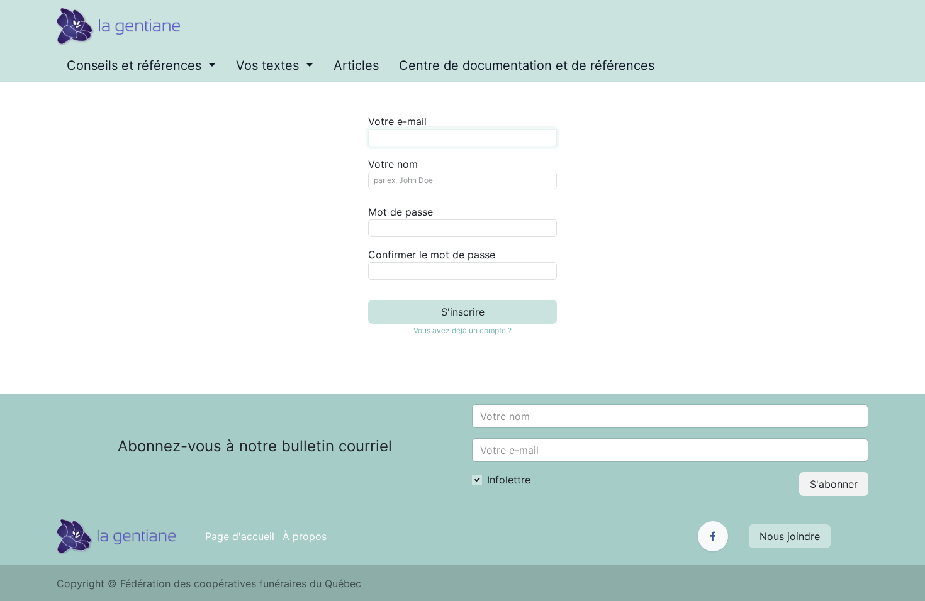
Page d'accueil (239, 536)
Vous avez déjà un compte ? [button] (462, 330)
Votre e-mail (397, 121)
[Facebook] (713, 536)
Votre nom (393, 164)
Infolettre (508, 479)
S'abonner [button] (834, 484)
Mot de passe (400, 212)
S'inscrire (463, 312)
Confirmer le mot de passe (431, 254)
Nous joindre (790, 536)
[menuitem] (141, 65)
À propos (305, 536)
